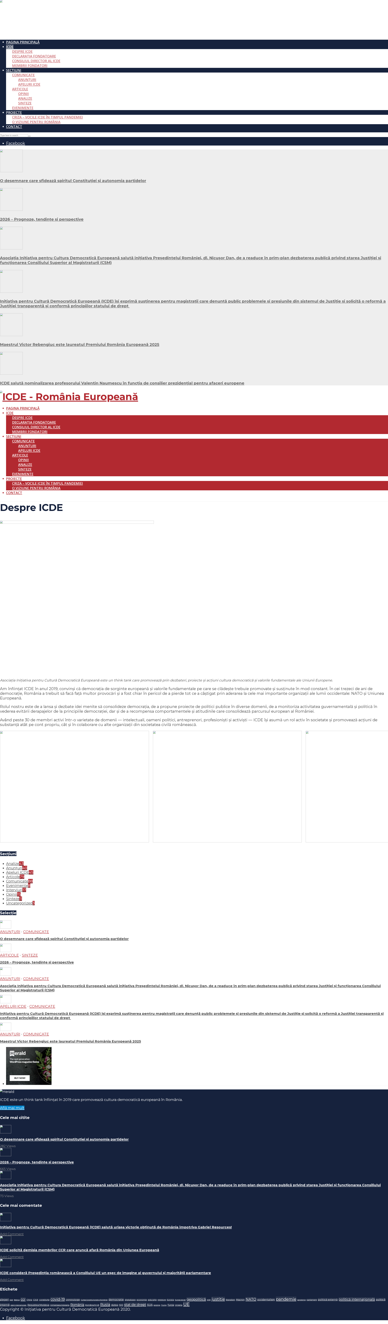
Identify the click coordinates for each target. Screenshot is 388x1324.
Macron (240, 1299)
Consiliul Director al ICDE (36, 60)
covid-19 (57, 1299)
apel (11, 1300)
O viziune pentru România (36, 121)
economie (142, 1300)
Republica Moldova (38, 1305)
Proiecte (14, 112)
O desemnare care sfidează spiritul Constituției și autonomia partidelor (73, 180)
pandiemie (301, 1300)
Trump (164, 1305)
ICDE (9, 46)
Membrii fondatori (29, 65)
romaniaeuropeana (59, 1305)
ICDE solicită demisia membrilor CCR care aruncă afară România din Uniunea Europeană (79, 1250)
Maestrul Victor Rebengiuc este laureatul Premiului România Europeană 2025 (79, 344)
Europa (170, 1300)
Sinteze (25, 103)
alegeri (4, 1299)
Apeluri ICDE (29, 84)
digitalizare (130, 1300)
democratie (116, 1299)
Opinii (23, 93)
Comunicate (23, 75)
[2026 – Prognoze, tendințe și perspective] (11, 209)
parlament (312, 1300)
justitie (218, 1299)
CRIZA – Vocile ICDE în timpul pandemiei (47, 117)
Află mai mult (12, 1108)
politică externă (328, 1299)
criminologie (73, 1299)
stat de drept (135, 1305)
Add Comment (12, 1234)
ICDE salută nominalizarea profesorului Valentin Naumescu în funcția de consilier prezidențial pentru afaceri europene (122, 383)
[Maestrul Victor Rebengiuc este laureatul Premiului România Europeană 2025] (11, 334)
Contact (14, 126)
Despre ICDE (22, 51)
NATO (251, 1299)
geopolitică (196, 1299)
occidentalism (266, 1299)
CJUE (35, 1300)
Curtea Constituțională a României (94, 1300)
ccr (23, 1299)
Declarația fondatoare (34, 56)
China (29, 1300)
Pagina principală (23, 42)
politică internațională (357, 1299)
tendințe (157, 1305)
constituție (44, 1300)
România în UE (92, 1305)
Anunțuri (27, 79)
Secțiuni (13, 70)
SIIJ (121, 1305)
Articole (20, 89)
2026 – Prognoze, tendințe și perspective (42, 219)
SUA (150, 1304)
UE (186, 1304)
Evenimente (22, 107)
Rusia (105, 1304)
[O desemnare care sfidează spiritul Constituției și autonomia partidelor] (11, 170)
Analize (25, 98)
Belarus (17, 1300)
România (77, 1305)
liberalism (230, 1300)
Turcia (170, 1305)
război (114, 1305)
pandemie (286, 1299)
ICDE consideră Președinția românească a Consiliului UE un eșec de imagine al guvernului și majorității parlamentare (105, 1273)
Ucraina (178, 1305)
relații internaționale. (18, 1305)
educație (152, 1300)
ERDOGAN (162, 1300)
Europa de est (180, 1300)
